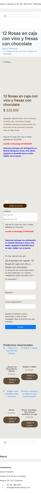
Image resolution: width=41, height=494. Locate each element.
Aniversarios (19, 121)
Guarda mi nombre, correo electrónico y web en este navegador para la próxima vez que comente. (20, 318)
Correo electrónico (13, 302)
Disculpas (29, 127)
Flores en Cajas (8, 130)
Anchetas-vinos (8, 121)
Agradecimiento (17, 118)
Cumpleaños (7, 124)
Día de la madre (26, 124)
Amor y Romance (30, 118)
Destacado (17, 124)
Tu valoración (11, 279)
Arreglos (28, 121)
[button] (20, 10)
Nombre (9, 292)
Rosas (17, 130)
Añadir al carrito (16, 206)
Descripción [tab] (8, 215)
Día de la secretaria (18, 127)
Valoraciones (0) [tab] (10, 219)
